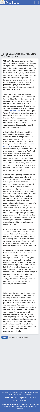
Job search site (14, 110)
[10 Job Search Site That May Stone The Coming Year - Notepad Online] (9, 2)
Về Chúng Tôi (20, 392)
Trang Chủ (4, 392)
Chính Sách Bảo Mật (15, 394)
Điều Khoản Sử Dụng (31, 392)
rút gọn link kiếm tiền (18, 405)
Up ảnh (17, 406)
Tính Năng (12, 392)
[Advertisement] (20, 28)
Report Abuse (27, 394)
